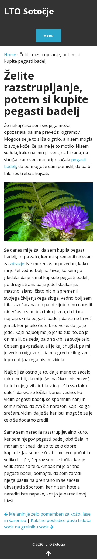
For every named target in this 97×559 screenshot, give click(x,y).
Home (10, 55)
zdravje (17, 264)
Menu (48, 35)
